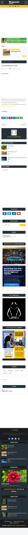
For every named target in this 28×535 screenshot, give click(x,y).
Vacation (16, 370)
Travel (4, 370)
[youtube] (16, 6)
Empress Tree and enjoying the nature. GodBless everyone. (17, 514)
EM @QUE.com (6, 68)
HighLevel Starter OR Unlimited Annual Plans (17, 158)
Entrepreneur (10, 370)
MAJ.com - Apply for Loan (19, 521)
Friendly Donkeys (12, 500)
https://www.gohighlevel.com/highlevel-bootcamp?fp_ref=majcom (13, 288)
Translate (13, 237)
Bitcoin (21, 370)
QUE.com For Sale (8, 521)
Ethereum (5, 373)
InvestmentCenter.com (9, 243)
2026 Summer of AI (16, 51)
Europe (10, 373)
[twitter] (13, 6)
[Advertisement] (14, 24)
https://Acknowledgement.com (9, 106)
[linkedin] (18, 6)
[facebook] (10, 6)
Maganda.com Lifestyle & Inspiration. (18, 525)
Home (4, 61)
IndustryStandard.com (11, 327)
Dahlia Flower (11, 146)
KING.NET (11, 295)
